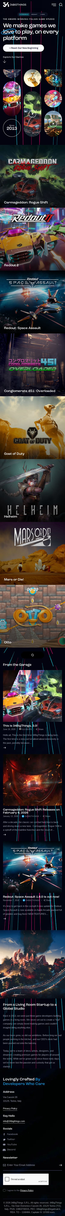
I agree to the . (20, 1190)
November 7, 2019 (11, 900)
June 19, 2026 (9, 729)
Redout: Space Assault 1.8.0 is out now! (31, 896)
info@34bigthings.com (14, 1121)
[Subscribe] (59, 1165)
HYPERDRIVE (24, 14)
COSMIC (42, 14)
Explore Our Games (13, 57)
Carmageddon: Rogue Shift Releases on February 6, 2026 (31, 811)
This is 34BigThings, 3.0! (20, 725)
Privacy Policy (10, 1108)
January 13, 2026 (10, 816)
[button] (39, 729)
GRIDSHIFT (34, 14)
